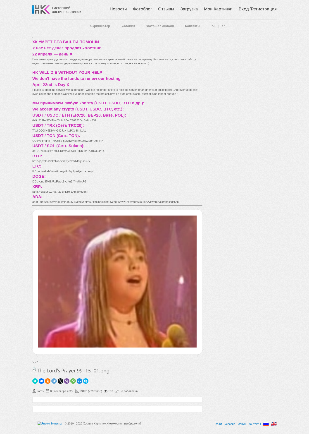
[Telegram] (54, 381)
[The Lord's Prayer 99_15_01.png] (117, 346)
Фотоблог (142, 9)
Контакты (192, 26)
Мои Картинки (218, 9)
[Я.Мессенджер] (35, 381)
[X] (60, 381)
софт (219, 424)
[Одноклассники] (47, 381)
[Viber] (66, 381)
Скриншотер (100, 26)
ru (213, 26)
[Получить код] (34, 369)
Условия (128, 26)
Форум (242, 424)
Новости (118, 9)
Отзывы (166, 9)
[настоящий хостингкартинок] (66, 9)
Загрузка (189, 9)
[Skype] (85, 381)
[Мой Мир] (79, 381)
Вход (244, 9)
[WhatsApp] (73, 381)
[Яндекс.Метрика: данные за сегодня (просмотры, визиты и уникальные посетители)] (50, 424)
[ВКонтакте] (41, 381)
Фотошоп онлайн (160, 26)
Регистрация (264, 9)
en (224, 26)
